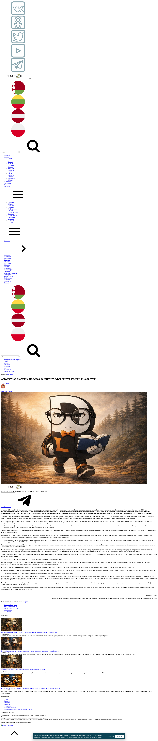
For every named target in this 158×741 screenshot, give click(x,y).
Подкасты (11, 220)
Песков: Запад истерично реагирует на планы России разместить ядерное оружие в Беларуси (30, 651)
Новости (7, 155)
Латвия (10, 162)
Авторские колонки (14, 212)
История (7, 185)
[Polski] (18, 136)
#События (7, 611)
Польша (10, 176)
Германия (11, 170)
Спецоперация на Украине (12, 359)
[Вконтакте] (18, 14)
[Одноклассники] (18, 29)
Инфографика (12, 209)
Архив (6, 699)
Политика (7, 181)
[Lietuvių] (18, 108)
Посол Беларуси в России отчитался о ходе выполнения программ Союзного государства (29, 632)
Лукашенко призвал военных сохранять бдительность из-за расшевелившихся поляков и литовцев (31, 688)
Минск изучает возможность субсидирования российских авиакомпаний (23, 669)
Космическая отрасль (11, 608)
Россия (10, 158)
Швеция (10, 180)
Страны (6, 157)
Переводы (11, 202)
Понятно (119, 736)
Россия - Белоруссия (10, 605)
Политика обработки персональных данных (18, 709)
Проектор (11, 219)
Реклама (7, 701)
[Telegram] (18, 71)
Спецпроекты (12, 215)
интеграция (8, 610)
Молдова (7, 364)
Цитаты (10, 222)
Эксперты (11, 214)
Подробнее (111, 736)
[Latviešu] (18, 122)
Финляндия (11, 178)
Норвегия (11, 175)
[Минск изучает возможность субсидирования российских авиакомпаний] (11, 668)
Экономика (7, 183)
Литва (10, 160)
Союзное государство (11, 606)
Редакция (7, 702)
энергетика (7, 369)
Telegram (25, 602)
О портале (7, 706)
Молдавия (11, 168)
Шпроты (10, 204)
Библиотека (11, 217)
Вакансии (7, 704)
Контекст (7, 186)
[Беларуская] (18, 94)
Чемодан (10, 210)
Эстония (10, 163)
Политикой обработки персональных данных (89, 737)
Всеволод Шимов (6, 391)
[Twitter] (18, 43)
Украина (10, 167)
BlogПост (11, 205)
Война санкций (9, 371)
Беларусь (11, 165)
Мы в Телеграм (6, 507)
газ (5, 368)
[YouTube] (18, 57)
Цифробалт (11, 207)
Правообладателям (10, 707)
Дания (10, 173)
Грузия (10, 172)
